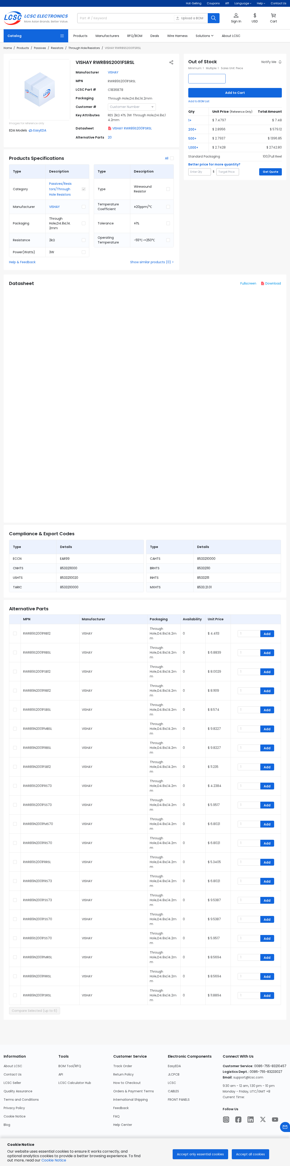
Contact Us (278, 3)
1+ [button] (189, 120)
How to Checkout (127, 1083)
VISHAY (113, 72)
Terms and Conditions (21, 1099)
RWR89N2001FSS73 (37, 900)
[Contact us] (285, 1127)
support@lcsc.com (248, 1077)
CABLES (173, 1091)
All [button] (166, 158)
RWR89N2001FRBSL (37, 747)
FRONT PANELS (179, 1099)
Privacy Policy (14, 1108)
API (227, 3)
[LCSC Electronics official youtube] (275, 1119)
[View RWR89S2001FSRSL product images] (39, 89)
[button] (236, 18)
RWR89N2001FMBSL (37, 728)
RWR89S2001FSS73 (37, 805)
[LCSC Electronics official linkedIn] (250, 1119)
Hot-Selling (193, 3)
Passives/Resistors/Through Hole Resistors (60, 189)
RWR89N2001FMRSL (37, 957)
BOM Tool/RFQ (69, 1066)
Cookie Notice (15, 1116)
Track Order (122, 1066)
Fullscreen (248, 283)
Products (23, 48)
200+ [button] (192, 129)
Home (8, 48)
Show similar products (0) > (152, 262)
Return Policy (123, 1074)
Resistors (57, 48)
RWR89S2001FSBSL (37, 709)
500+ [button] (192, 138)
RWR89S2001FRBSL (37, 652)
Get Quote (270, 172)
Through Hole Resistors (84, 48)
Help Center (122, 1124)
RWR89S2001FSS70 (37, 938)
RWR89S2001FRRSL (37, 862)
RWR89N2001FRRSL (37, 976)
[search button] (214, 18)
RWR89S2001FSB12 (37, 671)
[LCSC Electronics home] (36, 18)
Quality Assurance (18, 1091)
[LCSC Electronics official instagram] (226, 1119)
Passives (40, 48)
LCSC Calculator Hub (74, 1083)
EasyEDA (174, 1066)
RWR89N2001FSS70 (37, 919)
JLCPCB (173, 1074)
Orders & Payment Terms (133, 1091)
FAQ (116, 1116)
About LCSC (13, 1066)
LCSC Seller (12, 1083)
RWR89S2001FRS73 (37, 786)
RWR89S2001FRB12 (37, 633)
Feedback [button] (121, 1108)
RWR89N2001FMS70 (38, 824)
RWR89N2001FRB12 (37, 690)
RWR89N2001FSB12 (37, 766)
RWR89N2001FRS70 (37, 843)
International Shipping (130, 1099)
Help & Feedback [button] (22, 262)
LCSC (172, 1083)
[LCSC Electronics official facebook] (238, 1119)
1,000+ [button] (193, 147)
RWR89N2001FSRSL (37, 995)
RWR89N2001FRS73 (37, 881)
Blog (7, 1124)
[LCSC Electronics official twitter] (262, 1119)
